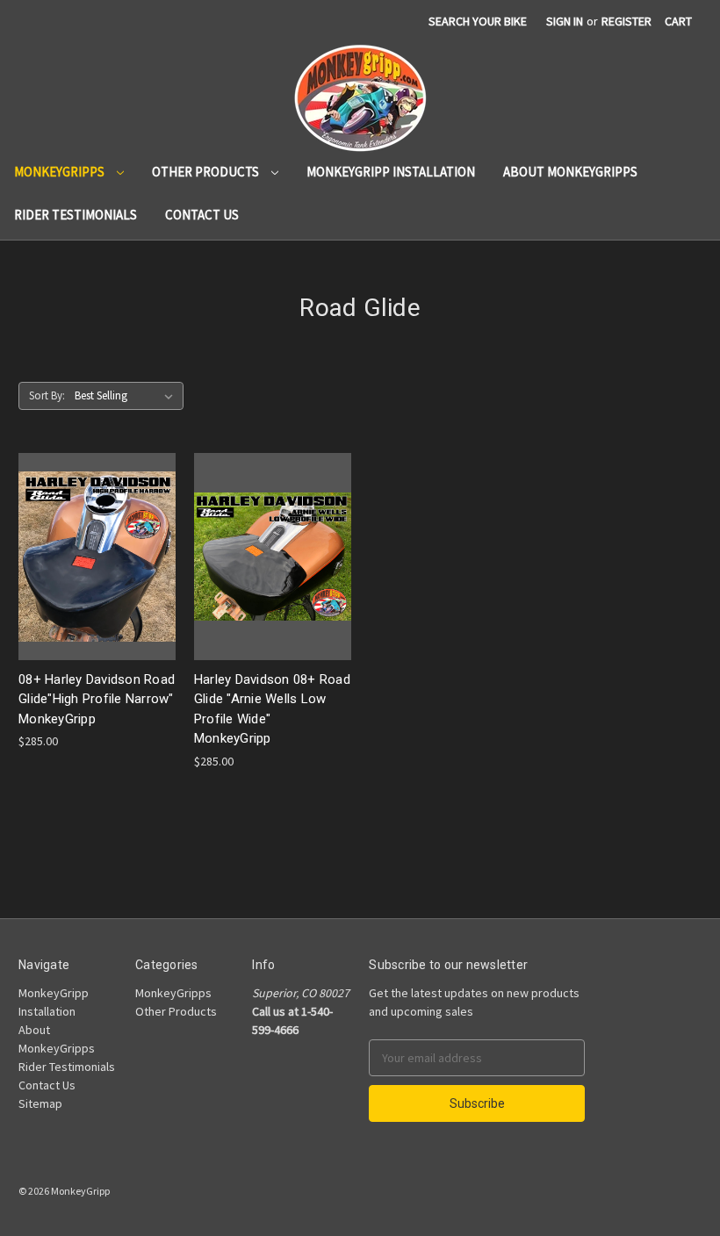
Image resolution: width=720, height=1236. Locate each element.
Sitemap (40, 1103)
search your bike (477, 21)
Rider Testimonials (75, 214)
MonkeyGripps (60, 171)
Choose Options (96, 571)
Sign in (564, 21)
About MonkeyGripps (570, 171)
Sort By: (47, 395)
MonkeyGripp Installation (390, 171)
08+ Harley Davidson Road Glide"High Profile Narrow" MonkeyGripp (96, 699)
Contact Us (202, 214)
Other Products (207, 171)
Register (626, 21)
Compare (91, 541)
